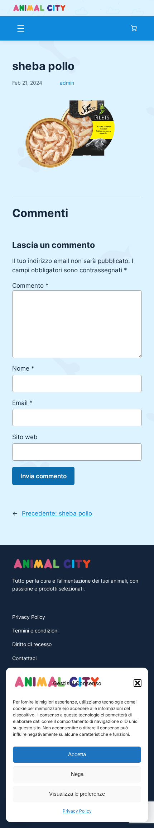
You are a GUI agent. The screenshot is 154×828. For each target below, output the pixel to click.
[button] (137, 683)
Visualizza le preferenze (77, 794)
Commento (30, 285)
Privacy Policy (77, 811)
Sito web (25, 437)
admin (67, 83)
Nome (23, 368)
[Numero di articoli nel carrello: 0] (134, 28)
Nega (77, 774)
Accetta (77, 754)
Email (22, 402)
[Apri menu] (20, 28)
